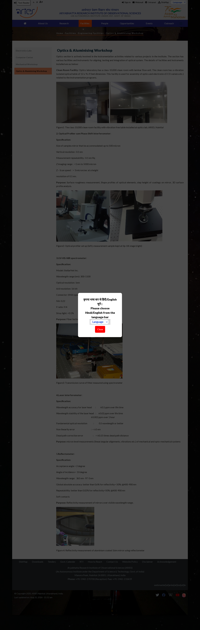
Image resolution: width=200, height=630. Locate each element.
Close (100, 329)
